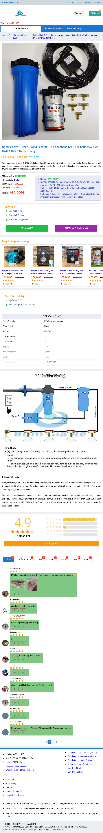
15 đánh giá (21, 157)
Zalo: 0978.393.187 (14, 762)
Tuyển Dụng (11, 783)
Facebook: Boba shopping (16, 766)
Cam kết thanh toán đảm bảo (80, 760)
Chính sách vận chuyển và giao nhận (83, 752)
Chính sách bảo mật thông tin (80, 764)
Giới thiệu (10, 779)
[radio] (12, 531)
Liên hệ (98, 2)
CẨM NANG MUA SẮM (52, 29)
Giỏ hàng (95, 13)
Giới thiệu (71, 2)
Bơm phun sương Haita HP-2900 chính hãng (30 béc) (72, 272)
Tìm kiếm (79, 13)
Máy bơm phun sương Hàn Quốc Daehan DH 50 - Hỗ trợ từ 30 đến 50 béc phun (14, 272)
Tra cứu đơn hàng (85, 2)
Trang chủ (6, 36)
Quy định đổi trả (74, 768)
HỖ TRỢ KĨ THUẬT (74, 29)
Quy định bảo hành (76, 772)
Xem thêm (51, 362)
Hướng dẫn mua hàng (15, 791)
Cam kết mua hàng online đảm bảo (82, 756)
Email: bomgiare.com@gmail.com (20, 770)
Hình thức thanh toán (15, 795)
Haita (16, 180)
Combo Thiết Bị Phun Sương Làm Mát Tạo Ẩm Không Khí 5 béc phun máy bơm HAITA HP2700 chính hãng (65, 36)
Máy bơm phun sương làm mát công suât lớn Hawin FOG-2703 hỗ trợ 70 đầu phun (42, 272)
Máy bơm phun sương (19, 36)
